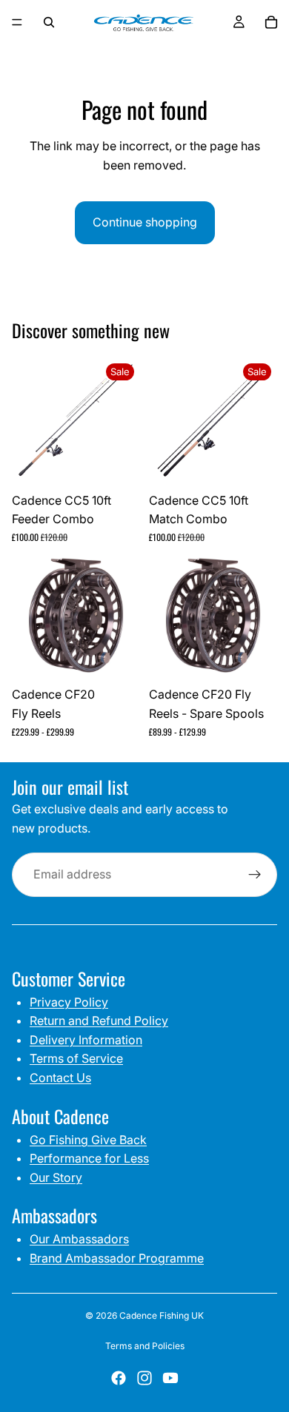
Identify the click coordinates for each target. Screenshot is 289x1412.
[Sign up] (254, 874)
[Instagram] (144, 1378)
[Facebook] (118, 1378)
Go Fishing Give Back (88, 1139)
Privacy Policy (69, 1002)
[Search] (49, 22)
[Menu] (17, 22)
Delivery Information (86, 1039)
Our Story (56, 1177)
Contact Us (60, 1077)
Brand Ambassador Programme (117, 1258)
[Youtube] (170, 1378)
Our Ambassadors (79, 1238)
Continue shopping (145, 222)
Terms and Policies (145, 1345)
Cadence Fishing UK (161, 1315)
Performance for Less (89, 1158)
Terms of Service (76, 1058)
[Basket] (271, 22)
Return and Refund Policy (99, 1020)
